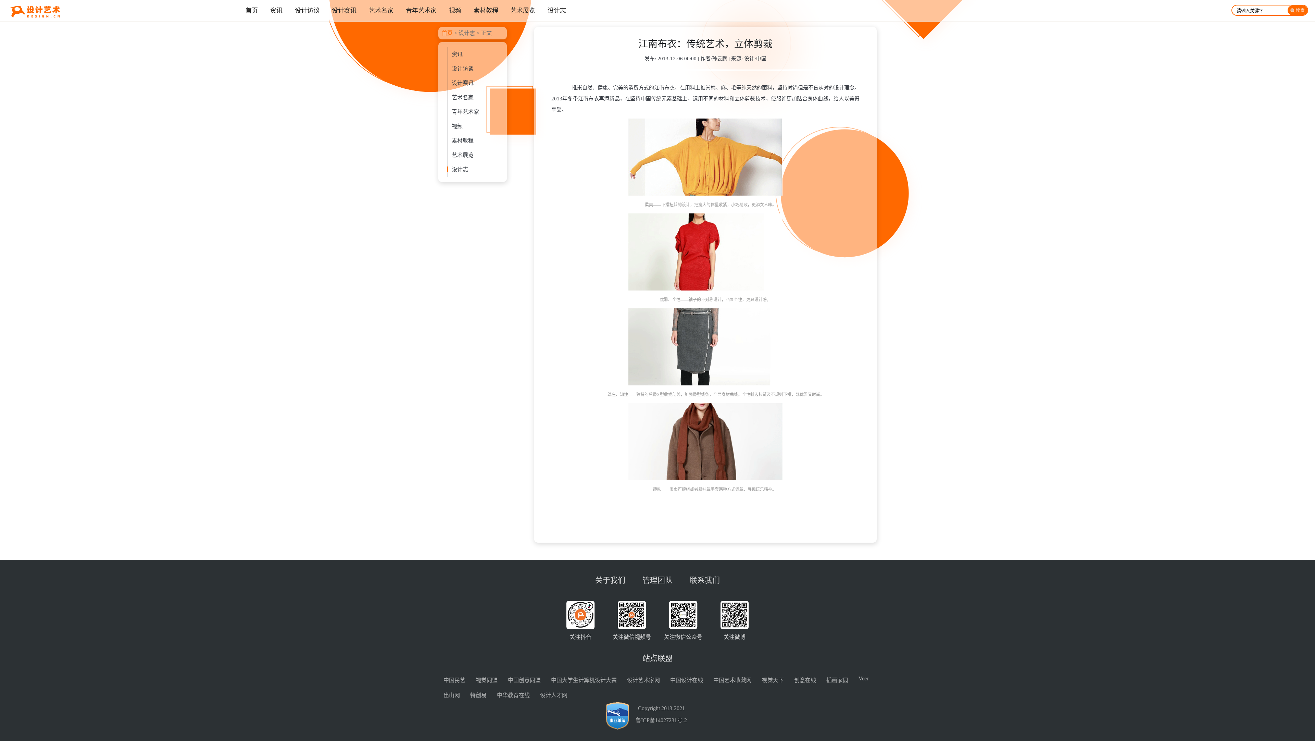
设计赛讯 (463, 83)
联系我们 (705, 580)
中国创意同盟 (524, 680)
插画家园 (837, 680)
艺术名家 (463, 97)
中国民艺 (454, 680)
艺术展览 (463, 155)
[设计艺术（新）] (30, 20)
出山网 (451, 695)
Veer (863, 678)
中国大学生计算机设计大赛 (584, 680)
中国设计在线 (686, 680)
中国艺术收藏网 (732, 680)
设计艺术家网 (643, 680)
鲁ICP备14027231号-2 (661, 720)
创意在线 (805, 680)
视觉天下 (773, 680)
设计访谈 (463, 69)
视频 (457, 126)
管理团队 (657, 580)
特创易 (478, 695)
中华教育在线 (513, 695)
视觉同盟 (487, 680)
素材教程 (463, 141)
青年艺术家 (465, 112)
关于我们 (610, 580)
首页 (447, 33)
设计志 (467, 33)
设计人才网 (553, 695)
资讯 (457, 54)
